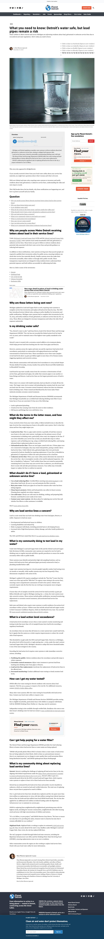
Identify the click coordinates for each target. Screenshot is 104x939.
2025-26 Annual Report (74, 914)
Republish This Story (83, 198)
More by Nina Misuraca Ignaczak (25, 881)
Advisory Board (72, 905)
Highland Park (15, 274)
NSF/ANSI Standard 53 (52, 481)
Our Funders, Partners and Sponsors (78, 909)
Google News (30, 912)
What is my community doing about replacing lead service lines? (31, 225)
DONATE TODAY (82, 189)
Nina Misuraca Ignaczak (21, 48)
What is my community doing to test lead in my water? (28, 216)
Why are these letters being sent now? (23, 205)
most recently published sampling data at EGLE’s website (30, 612)
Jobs (44, 14)
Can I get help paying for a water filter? (23, 223)
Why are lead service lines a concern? (23, 214)
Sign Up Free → (77, 180)
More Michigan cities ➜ (82, 234)
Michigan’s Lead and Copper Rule (24, 238)
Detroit (13, 272)
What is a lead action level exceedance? (23, 219)
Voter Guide (87, 14)
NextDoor (13, 914)
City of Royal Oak (16, 277)
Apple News (21, 912)
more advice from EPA (21, 506)
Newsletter (36, 14)
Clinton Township (16, 279)
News (11, 24)
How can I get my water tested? (21, 221)
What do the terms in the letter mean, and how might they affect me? (33, 210)
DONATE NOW (86, 8)
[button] (37, 726)
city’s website (26, 686)
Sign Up (58, 932)
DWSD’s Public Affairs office (23, 688)
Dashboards (17, 14)
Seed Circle (71, 907)
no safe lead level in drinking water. (48, 536)
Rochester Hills (16, 281)
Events (50, 14)
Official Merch (72, 911)
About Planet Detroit (74, 902)
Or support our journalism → (32, 935)
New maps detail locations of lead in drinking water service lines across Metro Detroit (43, 289)
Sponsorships (58, 14)
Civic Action (77, 14)
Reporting (27, 14)
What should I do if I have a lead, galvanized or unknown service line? (33, 212)
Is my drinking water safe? (19, 207)
